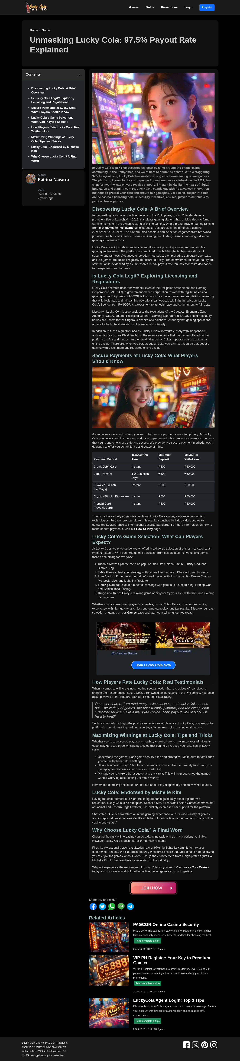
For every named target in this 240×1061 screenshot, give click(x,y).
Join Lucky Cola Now (153, 665)
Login (188, 7)
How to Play (144, 529)
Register (207, 7)
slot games (106, 227)
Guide (150, 7)
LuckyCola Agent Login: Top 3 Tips (168, 1000)
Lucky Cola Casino (196, 867)
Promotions (169, 7)
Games (134, 7)
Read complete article (147, 940)
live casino (126, 227)
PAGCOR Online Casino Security (166, 924)
